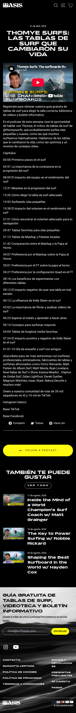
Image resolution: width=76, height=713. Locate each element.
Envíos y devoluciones (62, 663)
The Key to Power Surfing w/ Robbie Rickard (49, 538)
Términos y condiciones (23, 684)
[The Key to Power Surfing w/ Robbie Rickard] (13, 534)
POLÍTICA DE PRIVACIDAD (22, 678)
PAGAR (57, 688)
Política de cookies (20, 672)
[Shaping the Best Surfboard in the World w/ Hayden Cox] (13, 557)
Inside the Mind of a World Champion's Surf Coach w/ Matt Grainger (48, 510)
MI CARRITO (61, 682)
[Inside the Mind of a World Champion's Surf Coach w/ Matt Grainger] (13, 500)
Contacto (12, 660)
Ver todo (38, 485)
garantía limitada (18, 666)
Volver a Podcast (40, 450)
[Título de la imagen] (6, 647)
